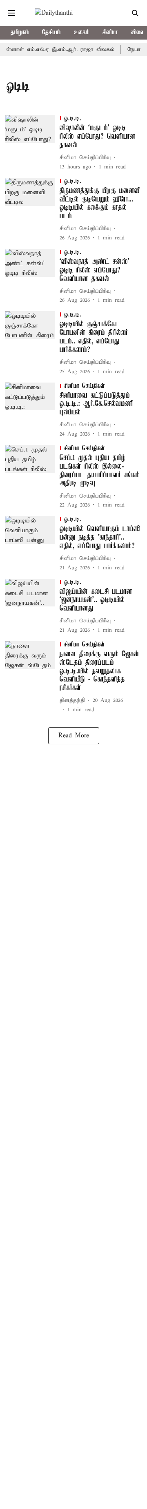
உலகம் (81, 32)
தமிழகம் (20, 32)
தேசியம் (51, 32)
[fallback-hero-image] (32, 143)
